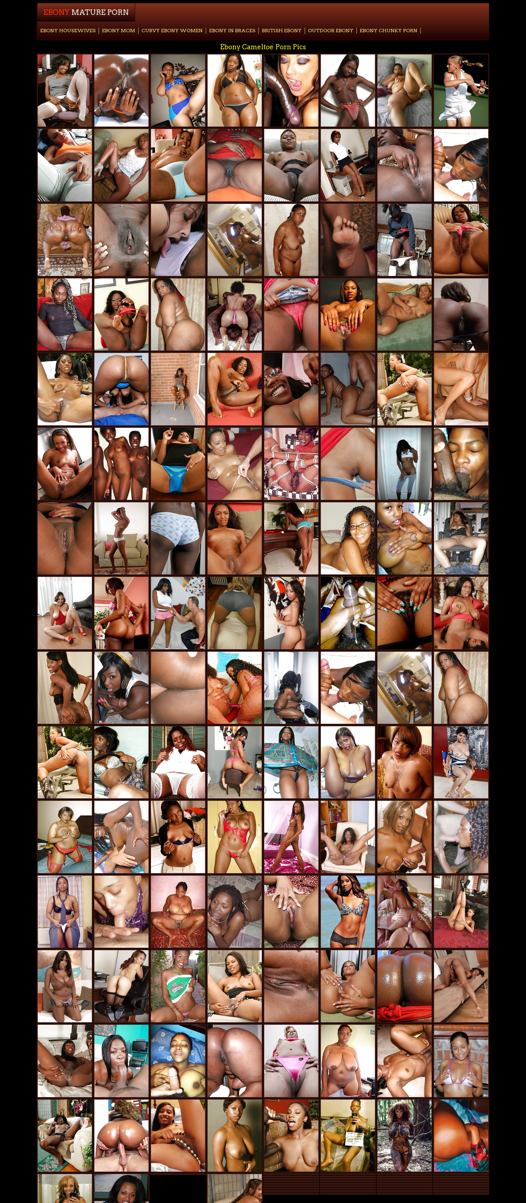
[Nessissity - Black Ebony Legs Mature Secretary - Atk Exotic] (405, 762)
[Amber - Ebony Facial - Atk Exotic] (65, 538)
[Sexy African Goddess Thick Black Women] (291, 165)
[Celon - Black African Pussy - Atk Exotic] (65, 314)
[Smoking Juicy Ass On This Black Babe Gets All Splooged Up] (178, 613)
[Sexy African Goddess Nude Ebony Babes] (461, 837)
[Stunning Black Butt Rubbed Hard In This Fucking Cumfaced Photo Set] (291, 762)
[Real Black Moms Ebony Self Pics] (348, 1061)
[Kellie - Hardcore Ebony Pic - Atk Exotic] (461, 240)
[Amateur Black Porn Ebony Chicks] (461, 464)
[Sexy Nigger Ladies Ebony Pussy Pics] (348, 762)
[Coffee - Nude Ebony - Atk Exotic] (235, 986)
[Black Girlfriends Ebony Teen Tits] (178, 688)
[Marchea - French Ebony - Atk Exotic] (178, 165)
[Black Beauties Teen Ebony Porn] (65, 912)
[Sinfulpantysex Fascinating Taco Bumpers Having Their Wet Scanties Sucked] (178, 240)
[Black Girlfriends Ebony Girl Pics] (291, 688)
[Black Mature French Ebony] (65, 90)
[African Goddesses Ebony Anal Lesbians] (65, 1136)
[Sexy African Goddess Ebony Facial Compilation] (348, 314)
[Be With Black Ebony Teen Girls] (461, 538)
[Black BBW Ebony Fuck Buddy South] (235, 165)
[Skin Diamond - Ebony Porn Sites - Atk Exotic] (348, 986)
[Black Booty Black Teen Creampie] (65, 240)
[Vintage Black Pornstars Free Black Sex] (178, 762)
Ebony (86, 12)
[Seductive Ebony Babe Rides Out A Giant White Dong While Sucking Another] (405, 912)
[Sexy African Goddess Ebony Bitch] (121, 165)
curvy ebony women (172, 30)
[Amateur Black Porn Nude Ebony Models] (348, 613)
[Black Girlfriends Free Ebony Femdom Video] (121, 762)
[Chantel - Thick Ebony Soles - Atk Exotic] (405, 613)
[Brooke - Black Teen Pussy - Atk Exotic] (121, 314)
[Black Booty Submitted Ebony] (235, 1061)
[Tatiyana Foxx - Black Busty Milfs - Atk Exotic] (348, 240)
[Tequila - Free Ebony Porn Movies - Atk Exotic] (291, 314)
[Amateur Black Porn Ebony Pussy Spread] (348, 538)
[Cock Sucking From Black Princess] (121, 688)
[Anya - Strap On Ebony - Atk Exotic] (291, 986)
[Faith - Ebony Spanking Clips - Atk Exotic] (121, 986)
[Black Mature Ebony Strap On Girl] (405, 90)
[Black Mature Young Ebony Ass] (235, 90)
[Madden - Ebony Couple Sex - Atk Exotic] (291, 538)
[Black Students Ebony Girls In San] (348, 389)
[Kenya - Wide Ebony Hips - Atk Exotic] (178, 389)
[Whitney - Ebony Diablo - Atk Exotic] (121, 240)
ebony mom (118, 30)
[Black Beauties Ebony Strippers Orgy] (235, 912)
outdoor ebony (330, 30)
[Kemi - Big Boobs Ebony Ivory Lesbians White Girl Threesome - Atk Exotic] (235, 538)
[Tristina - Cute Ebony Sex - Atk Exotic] (121, 538)
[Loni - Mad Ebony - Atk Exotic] (291, 912)
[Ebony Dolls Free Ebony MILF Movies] (405, 464)
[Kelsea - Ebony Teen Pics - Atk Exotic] (178, 837)
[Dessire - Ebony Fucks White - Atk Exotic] (405, 389)
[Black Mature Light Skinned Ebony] (65, 837)
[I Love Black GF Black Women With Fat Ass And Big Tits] (178, 90)
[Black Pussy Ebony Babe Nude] (348, 90)
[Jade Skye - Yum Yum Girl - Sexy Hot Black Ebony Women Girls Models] (178, 986)
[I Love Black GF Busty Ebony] (121, 912)
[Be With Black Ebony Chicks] (461, 389)
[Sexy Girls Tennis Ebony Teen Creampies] (461, 90)
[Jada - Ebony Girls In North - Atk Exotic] (235, 389)
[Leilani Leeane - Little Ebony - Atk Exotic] (235, 762)
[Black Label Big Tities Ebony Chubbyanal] (121, 464)
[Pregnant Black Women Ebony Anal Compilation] (291, 389)
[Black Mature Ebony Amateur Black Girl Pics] (178, 912)
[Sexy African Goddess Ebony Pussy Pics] (291, 240)
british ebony (282, 30)
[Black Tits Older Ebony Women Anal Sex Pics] (405, 837)
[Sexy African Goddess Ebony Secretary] (291, 1061)
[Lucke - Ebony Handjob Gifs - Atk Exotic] (405, 314)
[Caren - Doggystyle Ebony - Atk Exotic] (348, 837)
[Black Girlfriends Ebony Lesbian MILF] (65, 165)
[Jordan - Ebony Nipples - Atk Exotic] (178, 538)
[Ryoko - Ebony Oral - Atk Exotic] (461, 986)
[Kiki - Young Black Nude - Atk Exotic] (65, 464)
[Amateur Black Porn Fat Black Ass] (178, 1061)
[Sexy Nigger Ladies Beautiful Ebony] (65, 688)
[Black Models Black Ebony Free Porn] (405, 1136)
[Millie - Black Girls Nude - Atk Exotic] (461, 762)
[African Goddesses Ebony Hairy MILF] (405, 240)
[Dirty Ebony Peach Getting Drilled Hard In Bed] (405, 1061)
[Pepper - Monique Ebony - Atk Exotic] (65, 1061)
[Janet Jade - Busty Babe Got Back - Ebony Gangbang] (65, 986)
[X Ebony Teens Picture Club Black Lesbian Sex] (291, 464)
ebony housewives (68, 30)
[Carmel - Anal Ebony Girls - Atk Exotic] (121, 613)
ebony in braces (232, 30)
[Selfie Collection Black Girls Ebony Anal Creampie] (348, 1136)
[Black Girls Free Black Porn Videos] (121, 1061)
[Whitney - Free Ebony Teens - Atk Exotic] (461, 314)
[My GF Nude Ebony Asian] (235, 240)
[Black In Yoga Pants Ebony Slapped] (235, 613)
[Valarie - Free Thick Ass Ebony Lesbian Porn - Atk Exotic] (178, 1136)
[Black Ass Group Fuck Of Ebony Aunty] (235, 314)
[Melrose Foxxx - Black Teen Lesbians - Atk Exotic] (291, 613)
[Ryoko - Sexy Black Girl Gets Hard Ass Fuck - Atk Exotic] (348, 165)
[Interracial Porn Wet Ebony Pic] (291, 90)
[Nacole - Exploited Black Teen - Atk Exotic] (291, 837)
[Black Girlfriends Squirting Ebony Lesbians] (405, 538)
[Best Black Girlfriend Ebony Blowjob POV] (235, 837)
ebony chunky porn (388, 30)
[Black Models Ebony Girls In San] (348, 912)
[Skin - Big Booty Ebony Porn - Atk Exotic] (461, 912)
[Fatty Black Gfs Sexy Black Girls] (461, 1136)
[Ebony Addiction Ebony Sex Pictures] (235, 1136)
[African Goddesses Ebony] (405, 165)
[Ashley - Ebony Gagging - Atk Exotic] (65, 613)
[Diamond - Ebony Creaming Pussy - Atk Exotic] (178, 464)
